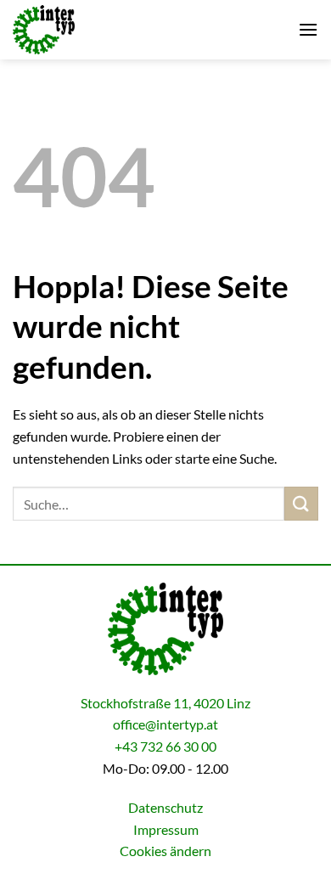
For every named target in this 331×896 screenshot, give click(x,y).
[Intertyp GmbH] (97, 29)
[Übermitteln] (301, 503)
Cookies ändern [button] (165, 850)
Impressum (166, 829)
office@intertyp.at (165, 724)
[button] (308, 29)
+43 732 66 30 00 (165, 746)
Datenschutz (165, 807)
